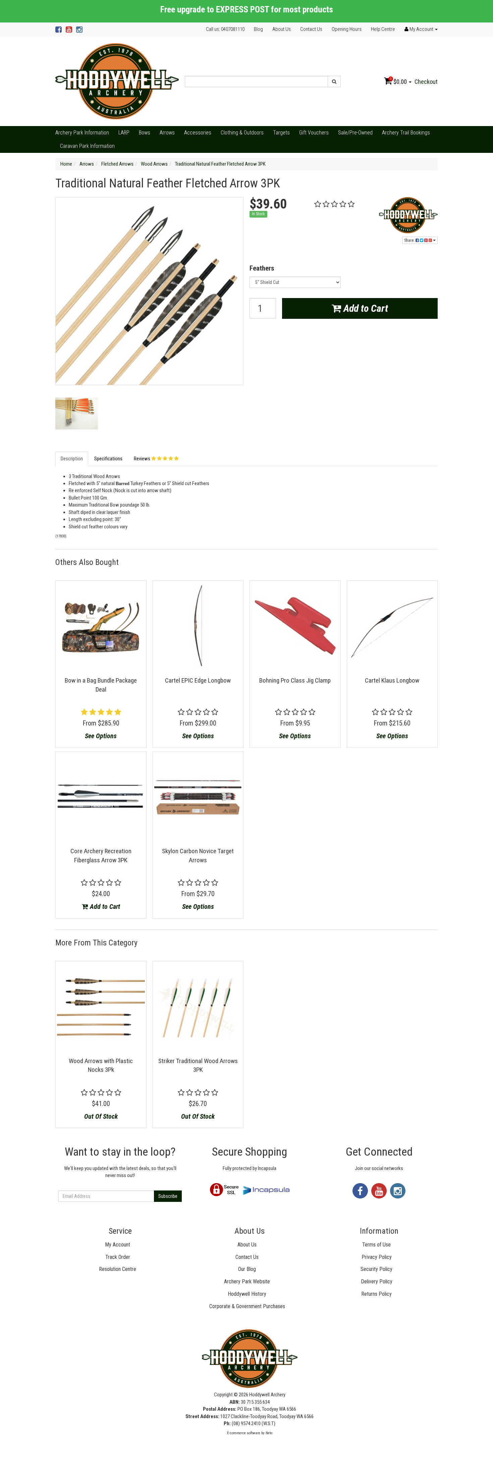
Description (72, 459)
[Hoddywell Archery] (117, 81)
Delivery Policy (376, 1281)
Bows (144, 132)
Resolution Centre (117, 1269)
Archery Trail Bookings (406, 132)
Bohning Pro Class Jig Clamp (295, 680)
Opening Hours (347, 29)
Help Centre (383, 29)
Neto (269, 1433)
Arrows (167, 132)
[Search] (334, 81)
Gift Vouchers (314, 132)
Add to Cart (364, 308)
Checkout (426, 81)
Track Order (117, 1257)
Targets (281, 132)
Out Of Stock (101, 1116)
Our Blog (247, 1269)
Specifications (108, 459)
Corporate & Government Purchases (247, 1306)
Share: (410, 240)
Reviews (142, 459)
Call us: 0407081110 (225, 29)
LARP (123, 132)
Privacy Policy (377, 1257)
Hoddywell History (247, 1294)
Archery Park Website (247, 1281)
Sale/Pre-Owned (355, 132)
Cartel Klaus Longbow (392, 680)
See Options (101, 736)
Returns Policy (376, 1294)
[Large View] (76, 413)
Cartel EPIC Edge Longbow (198, 680)
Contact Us (311, 29)
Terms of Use (376, 1244)
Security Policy (376, 1269)
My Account (117, 1244)
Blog (258, 29)
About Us (281, 29)
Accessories (197, 132)
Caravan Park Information (87, 146)
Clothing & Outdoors (242, 132)
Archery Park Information (82, 132)
